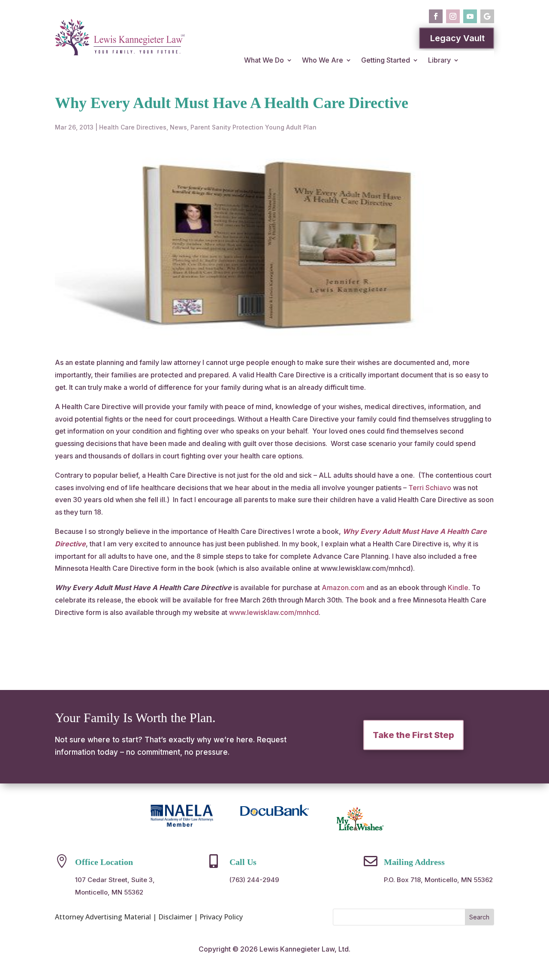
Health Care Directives (132, 127)
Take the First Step (413, 735)
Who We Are (322, 60)
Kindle (458, 587)
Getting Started (385, 60)
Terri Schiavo (429, 487)
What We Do (264, 60)
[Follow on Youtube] (470, 16)
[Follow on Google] (487, 16)
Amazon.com (343, 587)
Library (439, 60)
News (178, 127)
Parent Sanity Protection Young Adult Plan (253, 127)
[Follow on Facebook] (436, 16)
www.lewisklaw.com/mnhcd (274, 612)
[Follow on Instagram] (453, 16)
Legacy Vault (457, 38)
